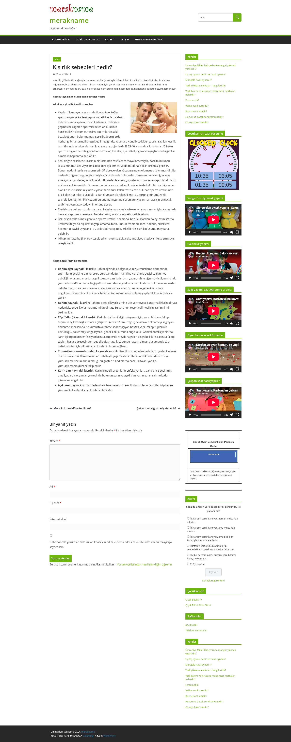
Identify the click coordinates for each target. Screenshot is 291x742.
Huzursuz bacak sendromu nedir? (204, 116)
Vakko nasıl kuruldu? (196, 105)
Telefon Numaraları (196, 630)
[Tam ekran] (237, 232)
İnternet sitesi (58, 519)
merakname (69, 20)
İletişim (124, 39)
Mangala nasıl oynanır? (198, 80)
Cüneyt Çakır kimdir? (197, 122)
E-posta (55, 503)
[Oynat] (189, 232)
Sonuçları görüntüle (213, 580)
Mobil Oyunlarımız (87, 39)
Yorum (55, 441)
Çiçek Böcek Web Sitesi (198, 605)
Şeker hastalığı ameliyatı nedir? (156, 408)
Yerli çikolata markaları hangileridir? (205, 85)
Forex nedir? (192, 100)
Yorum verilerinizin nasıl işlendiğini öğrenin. (144, 564)
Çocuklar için (61, 39)
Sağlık (57, 59)
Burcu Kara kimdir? (196, 111)
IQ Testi (109, 39)
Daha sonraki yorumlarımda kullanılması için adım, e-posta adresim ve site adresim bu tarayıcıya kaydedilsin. (111, 544)
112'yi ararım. (197, 564)
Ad (52, 486)
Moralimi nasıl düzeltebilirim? (72, 408)
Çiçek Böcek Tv (193, 599)
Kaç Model (191, 624)
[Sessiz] (231, 232)
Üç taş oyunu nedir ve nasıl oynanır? (205, 74)
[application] (213, 219)
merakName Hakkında (149, 39)
